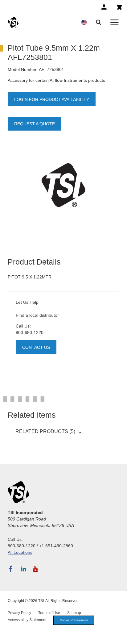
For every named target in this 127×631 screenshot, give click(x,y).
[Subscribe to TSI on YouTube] (35, 569)
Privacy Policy (19, 613)
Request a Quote (34, 123)
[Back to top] (119, 623)
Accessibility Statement (27, 620)
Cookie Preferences (74, 620)
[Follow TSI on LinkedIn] (23, 569)
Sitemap (74, 613)
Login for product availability (51, 99)
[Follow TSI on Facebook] (11, 569)
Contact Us (36, 347)
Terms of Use (49, 613)
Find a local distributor (37, 315)
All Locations (20, 552)
